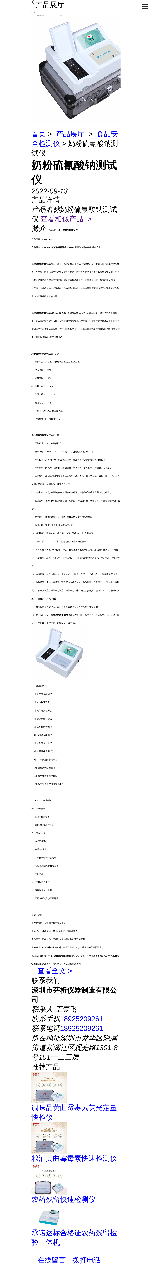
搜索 (61, 15)
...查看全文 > (51, 971)
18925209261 (81, 1019)
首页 (38, 134)
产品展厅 (70, 134)
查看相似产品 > (66, 219)
